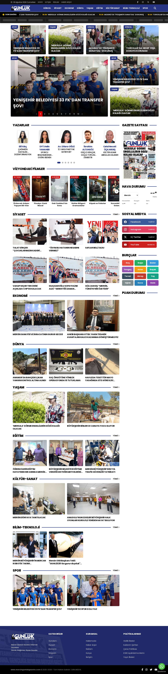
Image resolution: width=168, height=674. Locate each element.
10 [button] (78, 114)
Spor (51, 657)
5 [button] (57, 114)
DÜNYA (80, 8)
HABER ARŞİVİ (66, 2)
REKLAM (56, 2)
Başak (153, 269)
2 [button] (44, 114)
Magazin (52, 653)
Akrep (140, 276)
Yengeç (128, 269)
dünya (18, 344)
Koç (128, 263)
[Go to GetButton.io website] (162, 671)
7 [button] (65, 114)
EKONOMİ (69, 8)
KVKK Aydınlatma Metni (133, 653)
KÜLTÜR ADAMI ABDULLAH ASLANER (97, 153)
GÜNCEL (47, 8)
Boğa (140, 263)
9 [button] (74, 114)
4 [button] (53, 114)
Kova (140, 283)
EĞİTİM (99, 8)
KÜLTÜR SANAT (113, 8)
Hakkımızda (91, 641)
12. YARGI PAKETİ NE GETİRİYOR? (53, 150)
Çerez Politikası (130, 649)
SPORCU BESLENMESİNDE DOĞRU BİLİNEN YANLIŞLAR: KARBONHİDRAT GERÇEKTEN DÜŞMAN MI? (31, 154)
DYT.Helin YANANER (32, 148)
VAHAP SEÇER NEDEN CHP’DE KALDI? (119, 150)
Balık (152, 283)
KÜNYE (40, 2)
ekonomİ (20, 296)
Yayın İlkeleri (128, 657)
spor (17, 570)
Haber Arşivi (91, 645)
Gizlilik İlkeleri (129, 641)
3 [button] (48, 114)
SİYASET (58, 8)
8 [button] (69, 114)
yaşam (18, 387)
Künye (89, 653)
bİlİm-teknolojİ (26, 527)
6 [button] (61, 114)
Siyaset (52, 645)
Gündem (53, 641)
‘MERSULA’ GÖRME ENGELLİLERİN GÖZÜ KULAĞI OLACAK (49, 14)
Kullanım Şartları (130, 645)
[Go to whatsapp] (161, 666)
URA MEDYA (76, 669)
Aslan (140, 269)
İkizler (153, 263)
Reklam (89, 649)
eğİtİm (18, 436)
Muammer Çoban (118, 146)
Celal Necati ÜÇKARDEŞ (97, 148)
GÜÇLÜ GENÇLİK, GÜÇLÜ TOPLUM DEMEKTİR (75, 154)
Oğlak (128, 283)
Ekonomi (52, 649)
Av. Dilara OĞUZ (53, 146)
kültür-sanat (25, 479)
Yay (153, 276)
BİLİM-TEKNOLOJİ (131, 8)
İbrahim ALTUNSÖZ (75, 148)
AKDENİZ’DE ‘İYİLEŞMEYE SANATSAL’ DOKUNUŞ (101, 14)
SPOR (145, 8)
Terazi (128, 276)
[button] (36, 114)
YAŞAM (90, 8)
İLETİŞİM (48, 2)
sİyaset (19, 214)
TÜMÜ (115, 214)
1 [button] (40, 114)
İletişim (89, 657)
